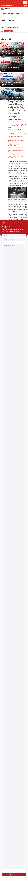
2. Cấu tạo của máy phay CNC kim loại (16, 141)
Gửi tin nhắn (15, 874)
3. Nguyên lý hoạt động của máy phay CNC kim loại (15, 145)
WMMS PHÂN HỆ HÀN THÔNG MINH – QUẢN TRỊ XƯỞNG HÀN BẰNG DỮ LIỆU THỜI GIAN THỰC (11, 68)
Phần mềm (11, 20)
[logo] (6, 9)
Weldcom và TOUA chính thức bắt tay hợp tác (11, 98)
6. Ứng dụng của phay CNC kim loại (16, 154)
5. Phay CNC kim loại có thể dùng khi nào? (15, 151)
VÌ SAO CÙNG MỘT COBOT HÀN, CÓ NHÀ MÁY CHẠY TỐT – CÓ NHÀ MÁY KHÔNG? (12, 52)
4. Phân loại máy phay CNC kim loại (16, 148)
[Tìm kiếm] (24, 2)
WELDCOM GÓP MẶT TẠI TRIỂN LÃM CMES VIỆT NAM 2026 (11, 83)
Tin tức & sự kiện (6, 27)
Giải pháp (3, 20)
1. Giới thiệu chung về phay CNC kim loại (15, 137)
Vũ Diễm (10, 129)
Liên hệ (15, 27)
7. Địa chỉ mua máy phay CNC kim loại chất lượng (15, 157)
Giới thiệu (11, 13)
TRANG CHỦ (4, 13)
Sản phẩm (19, 13)
